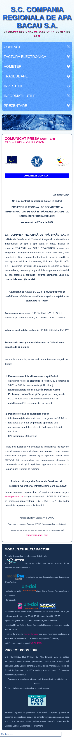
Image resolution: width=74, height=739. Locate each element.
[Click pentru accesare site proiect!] (37, 700)
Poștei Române (31, 634)
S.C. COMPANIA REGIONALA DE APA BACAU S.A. (37, 17)
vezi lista (36, 642)
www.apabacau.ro (14, 496)
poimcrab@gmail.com (37, 535)
